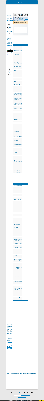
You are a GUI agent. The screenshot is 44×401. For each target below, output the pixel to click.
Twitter (25, 8)
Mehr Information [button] (30, 400)
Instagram (18, 8)
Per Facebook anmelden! (27, 5)
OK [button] (41, 400)
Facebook (20, 8)
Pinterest (23, 8)
